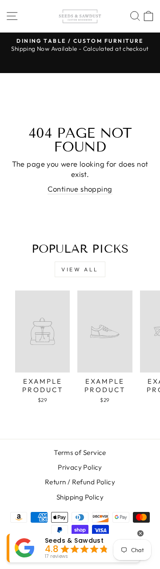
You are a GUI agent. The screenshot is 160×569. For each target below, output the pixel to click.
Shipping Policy (80, 497)
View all (80, 269)
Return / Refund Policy (80, 482)
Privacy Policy (80, 467)
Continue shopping (80, 188)
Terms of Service (80, 452)
